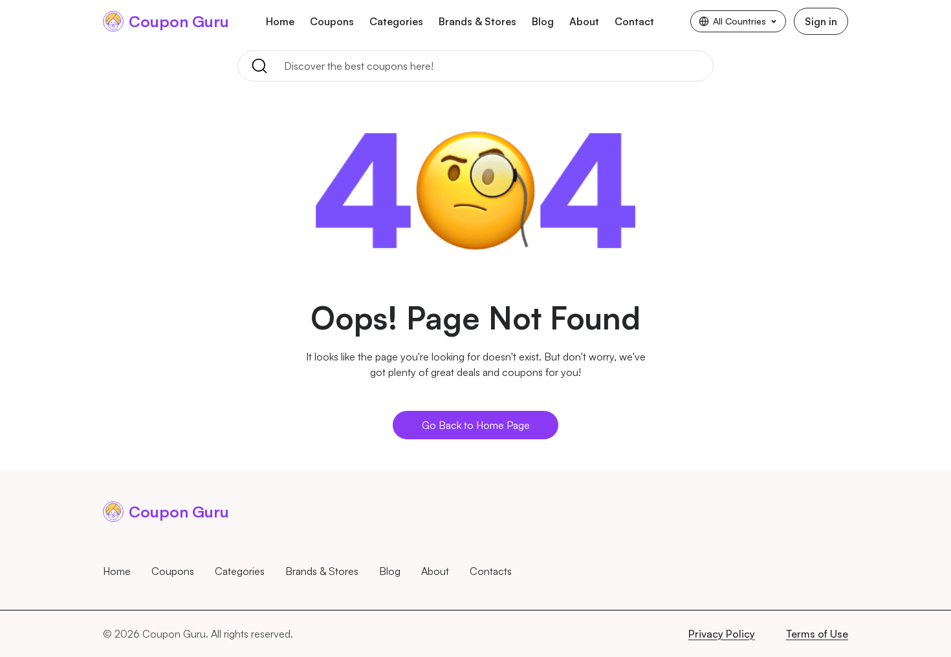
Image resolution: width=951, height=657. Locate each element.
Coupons (332, 21)
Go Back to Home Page (476, 425)
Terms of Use (817, 633)
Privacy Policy (721, 633)
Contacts (491, 571)
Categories (396, 21)
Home (280, 21)
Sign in (821, 21)
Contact (634, 21)
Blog (543, 21)
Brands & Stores (477, 21)
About (584, 21)
